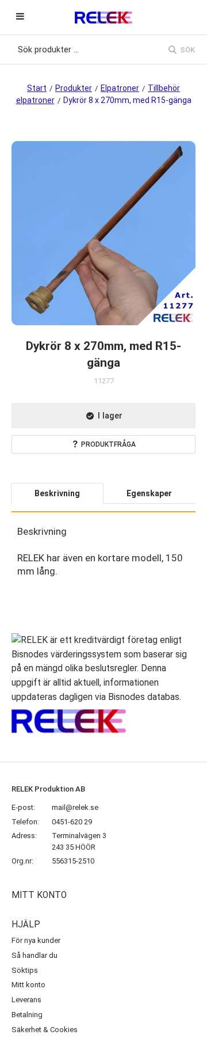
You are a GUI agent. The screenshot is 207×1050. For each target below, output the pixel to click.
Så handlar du (34, 955)
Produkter (73, 88)
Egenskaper (149, 493)
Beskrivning (57, 493)
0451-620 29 (72, 821)
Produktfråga (108, 444)
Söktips (25, 970)
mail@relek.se (75, 807)
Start (37, 88)
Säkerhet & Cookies (45, 1029)
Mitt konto (28, 984)
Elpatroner (120, 88)
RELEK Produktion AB (48, 789)
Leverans (26, 999)
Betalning (27, 1014)
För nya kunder (36, 940)
